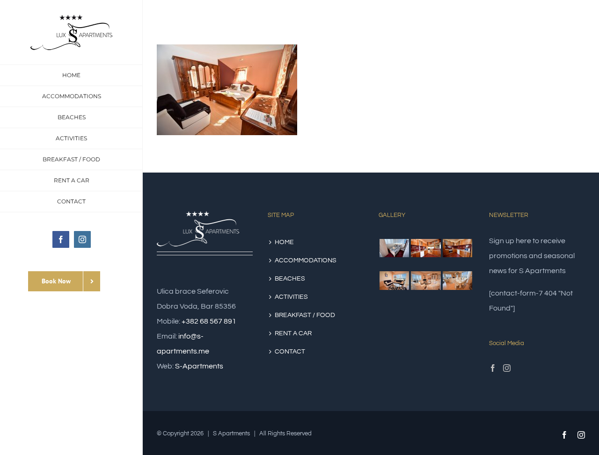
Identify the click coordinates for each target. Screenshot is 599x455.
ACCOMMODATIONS (305, 260)
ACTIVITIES (291, 297)
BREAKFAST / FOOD (305, 315)
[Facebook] (493, 368)
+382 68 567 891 (209, 321)
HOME (284, 242)
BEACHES (290, 278)
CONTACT (290, 351)
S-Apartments (199, 366)
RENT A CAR (293, 333)
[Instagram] (507, 368)
